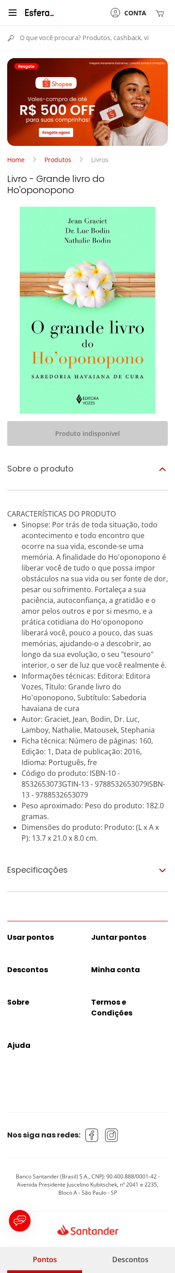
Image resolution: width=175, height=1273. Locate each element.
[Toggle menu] (12, 12)
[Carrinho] (161, 12)
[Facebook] (92, 1135)
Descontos (130, 1259)
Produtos (57, 159)
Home (16, 159)
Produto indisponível (87, 433)
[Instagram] (112, 1135)
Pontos (45, 1259)
